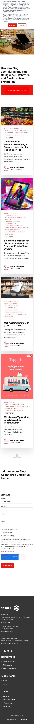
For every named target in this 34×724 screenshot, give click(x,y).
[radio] (17, 532)
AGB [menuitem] (16, 720)
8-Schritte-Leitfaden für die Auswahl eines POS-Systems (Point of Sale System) (16, 244)
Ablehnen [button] (22, 25)
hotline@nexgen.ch (7, 631)
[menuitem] (8, 661)
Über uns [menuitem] (4, 692)
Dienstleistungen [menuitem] (8, 657)
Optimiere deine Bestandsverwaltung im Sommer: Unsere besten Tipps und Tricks (16, 145)
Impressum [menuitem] (10, 720)
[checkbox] (17, 534)
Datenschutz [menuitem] (23, 720)
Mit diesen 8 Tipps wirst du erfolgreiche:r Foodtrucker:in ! (16, 420)
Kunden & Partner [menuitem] (8, 676)
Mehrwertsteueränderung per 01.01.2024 (16, 324)
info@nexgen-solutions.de (9, 643)
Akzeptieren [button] (12, 25)
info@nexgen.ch (6, 622)
